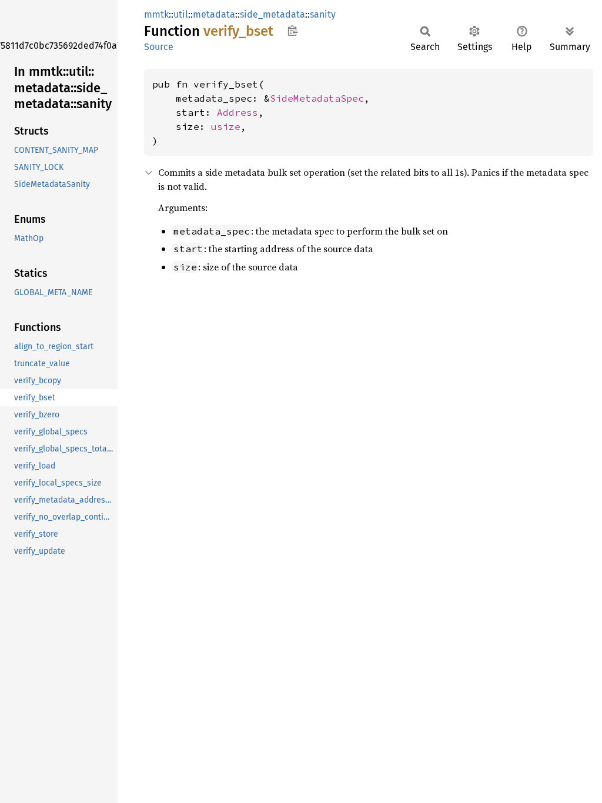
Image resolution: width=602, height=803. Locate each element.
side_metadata (272, 14)
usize (225, 126)
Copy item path (292, 31)
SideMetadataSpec (317, 98)
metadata (214, 14)
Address (237, 112)
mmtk (156, 14)
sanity (323, 14)
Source (158, 46)
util (180, 14)
